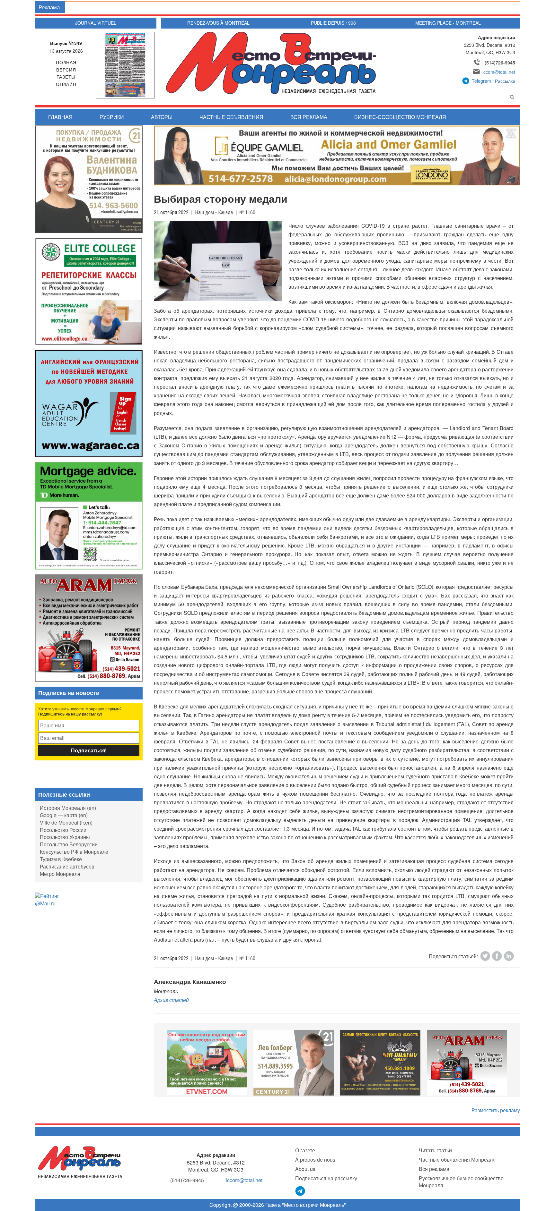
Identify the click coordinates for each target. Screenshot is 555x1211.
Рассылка (505, 81)
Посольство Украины (65, 837)
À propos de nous (315, 1159)
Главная (60, 117)
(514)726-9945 (500, 62)
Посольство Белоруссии (69, 844)
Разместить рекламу (495, 1110)
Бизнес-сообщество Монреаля (400, 117)
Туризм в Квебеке (61, 859)
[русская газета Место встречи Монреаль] (80, 1161)
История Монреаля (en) (68, 807)
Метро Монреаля (60, 873)
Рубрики (112, 117)
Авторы (161, 117)
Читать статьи (435, 1150)
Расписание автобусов (67, 866)
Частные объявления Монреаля (457, 1159)
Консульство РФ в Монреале (74, 851)
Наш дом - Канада (214, 212)
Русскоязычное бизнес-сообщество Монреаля (461, 1181)
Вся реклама (308, 117)
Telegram (481, 81)
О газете (305, 1150)
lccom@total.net (498, 72)
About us (305, 1169)
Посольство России (63, 830)
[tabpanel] (206, 1062)
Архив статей (171, 1000)
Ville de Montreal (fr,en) (66, 822)
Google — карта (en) (64, 815)
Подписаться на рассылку (326, 1178)
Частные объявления (231, 117)
